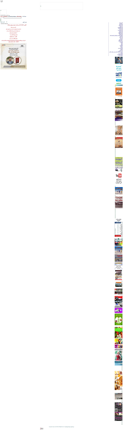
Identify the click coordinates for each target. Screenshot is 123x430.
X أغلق (1, 0)
